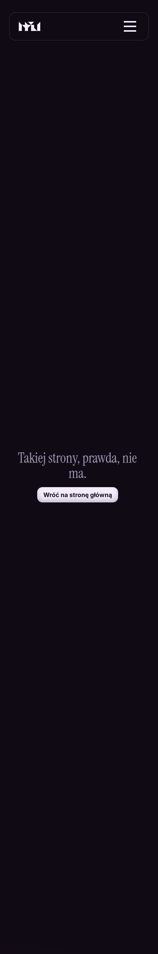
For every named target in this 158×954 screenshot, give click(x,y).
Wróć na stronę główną (77, 495)
